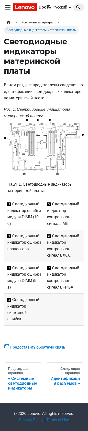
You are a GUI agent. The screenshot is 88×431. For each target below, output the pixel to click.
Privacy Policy (31, 420)
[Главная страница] (8, 22)
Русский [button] (60, 7)
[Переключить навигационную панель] (7, 7)
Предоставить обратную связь (37, 347)
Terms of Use (57, 420)
